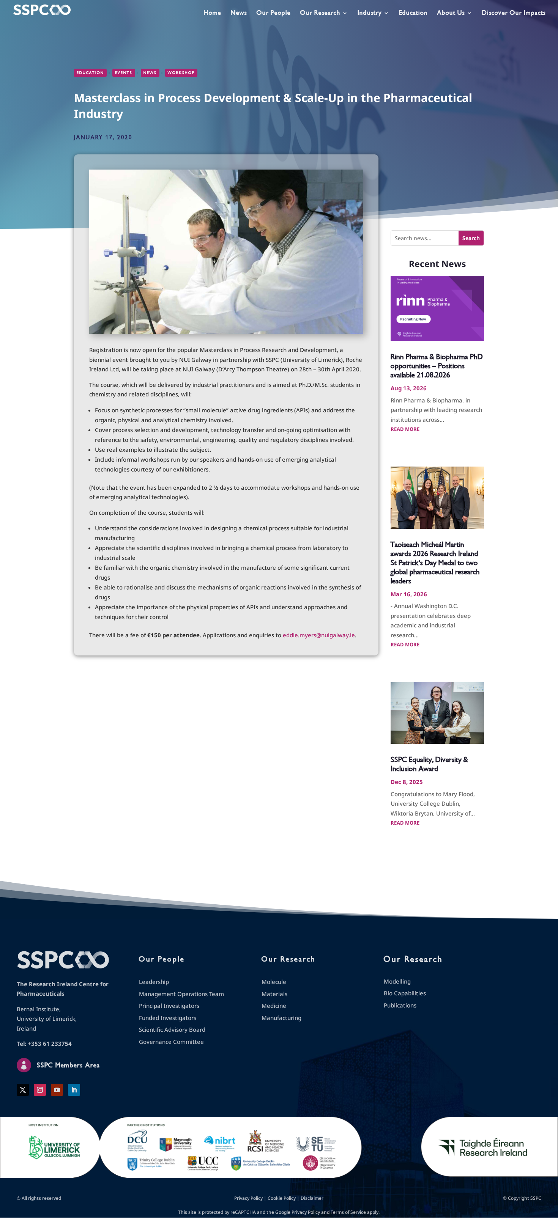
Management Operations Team (181, 994)
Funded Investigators (167, 1018)
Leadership (154, 981)
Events (123, 73)
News (239, 13)
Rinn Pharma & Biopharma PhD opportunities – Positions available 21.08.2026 (437, 366)
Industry (370, 13)
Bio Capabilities (405, 993)
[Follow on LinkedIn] (74, 1090)
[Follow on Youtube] (57, 1090)
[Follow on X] (23, 1090)
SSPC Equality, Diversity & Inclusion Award (429, 764)
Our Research (320, 13)
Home (212, 13)
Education (413, 13)
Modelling (397, 981)
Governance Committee (171, 1041)
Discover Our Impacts (514, 13)
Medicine (274, 1005)
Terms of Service (348, 1212)
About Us (451, 13)
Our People (274, 13)
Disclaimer (312, 1198)
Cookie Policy (282, 1198)
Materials (274, 994)
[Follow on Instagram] (40, 1090)
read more (405, 429)
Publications (400, 1005)
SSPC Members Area (68, 1065)
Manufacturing (281, 1018)
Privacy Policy (248, 1198)
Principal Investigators (169, 1005)
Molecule (274, 981)
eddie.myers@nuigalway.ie (319, 635)
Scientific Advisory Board (172, 1029)
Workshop (181, 73)
